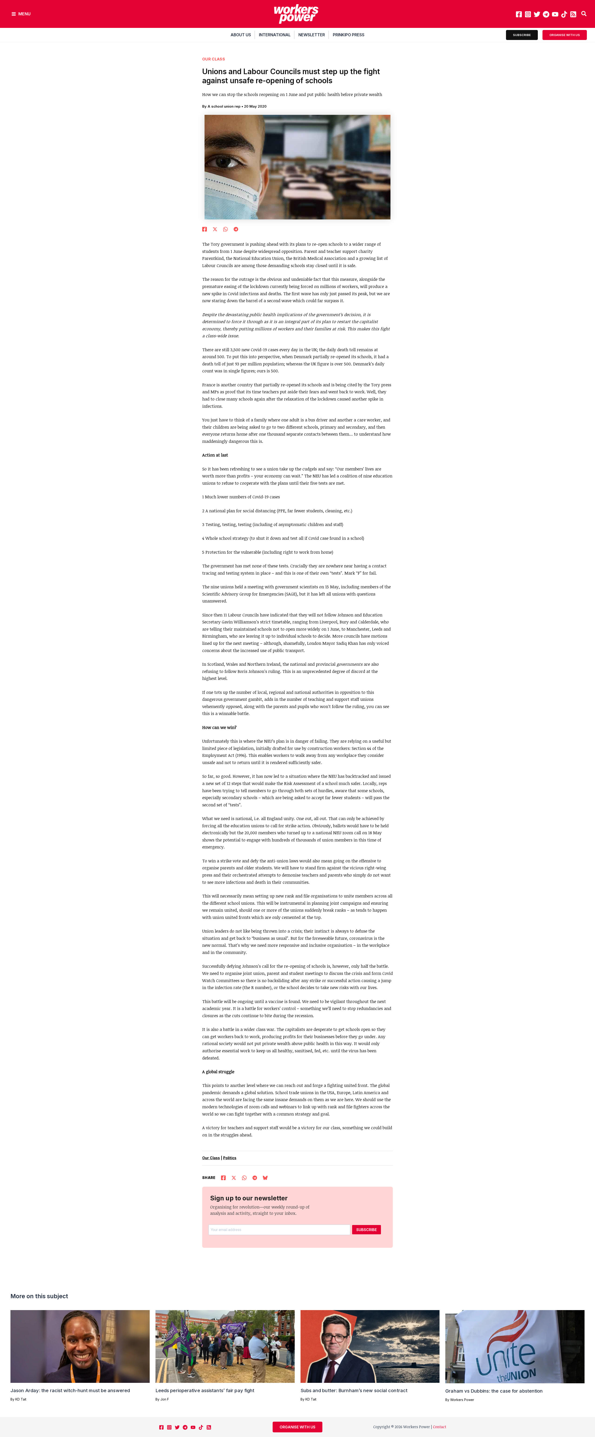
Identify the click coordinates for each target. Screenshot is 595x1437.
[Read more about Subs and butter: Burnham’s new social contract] (370, 1346)
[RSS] (573, 14)
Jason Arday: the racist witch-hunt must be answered (70, 1390)
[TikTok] (564, 14)
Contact (439, 1426)
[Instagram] (528, 14)
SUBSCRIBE (366, 1229)
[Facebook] (519, 14)
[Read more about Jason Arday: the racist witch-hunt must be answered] (80, 1346)
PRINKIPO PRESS (348, 35)
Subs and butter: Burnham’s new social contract (354, 1390)
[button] (584, 14)
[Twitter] (537, 14)
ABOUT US (241, 35)
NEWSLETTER (311, 35)
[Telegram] (546, 14)
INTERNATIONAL (275, 35)
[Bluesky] (265, 1177)
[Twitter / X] (215, 229)
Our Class (213, 59)
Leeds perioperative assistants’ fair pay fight (205, 1390)
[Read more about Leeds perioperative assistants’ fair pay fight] (225, 1346)
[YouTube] (555, 14)
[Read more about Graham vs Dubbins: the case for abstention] (515, 1346)
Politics (229, 1158)
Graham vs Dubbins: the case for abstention (494, 1391)
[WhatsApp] (225, 229)
